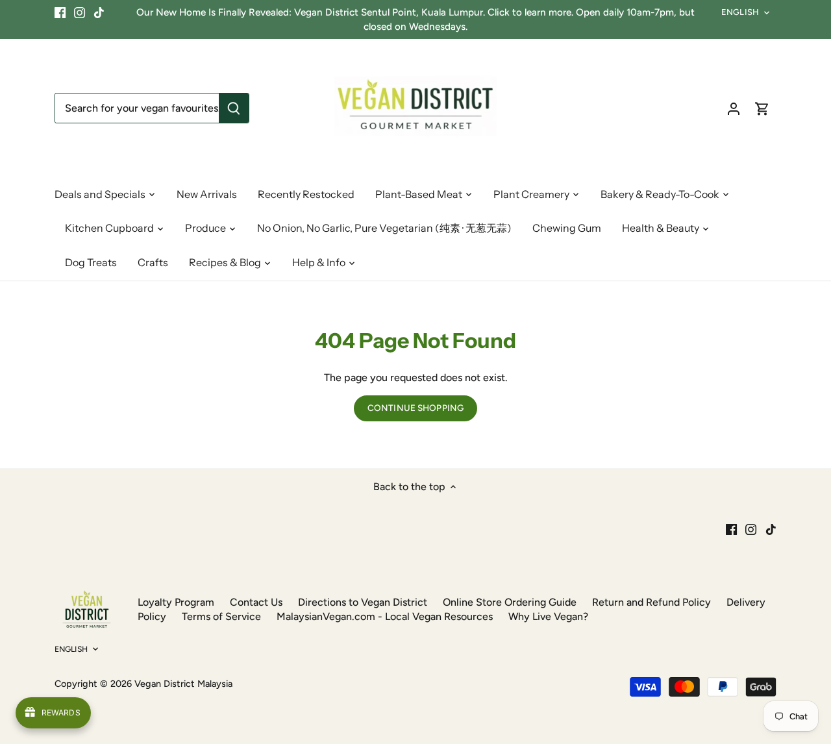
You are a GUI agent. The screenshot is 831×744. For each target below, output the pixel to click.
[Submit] (234, 108)
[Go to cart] (762, 108)
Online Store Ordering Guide (510, 602)
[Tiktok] (99, 12)
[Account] (733, 108)
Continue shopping (415, 408)
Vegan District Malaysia (183, 683)
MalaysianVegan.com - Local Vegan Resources (385, 616)
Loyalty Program (176, 602)
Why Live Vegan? (548, 616)
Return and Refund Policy (651, 602)
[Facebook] (60, 12)
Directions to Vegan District (362, 602)
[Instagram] (79, 12)
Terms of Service (221, 616)
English (740, 12)
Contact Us (256, 602)
